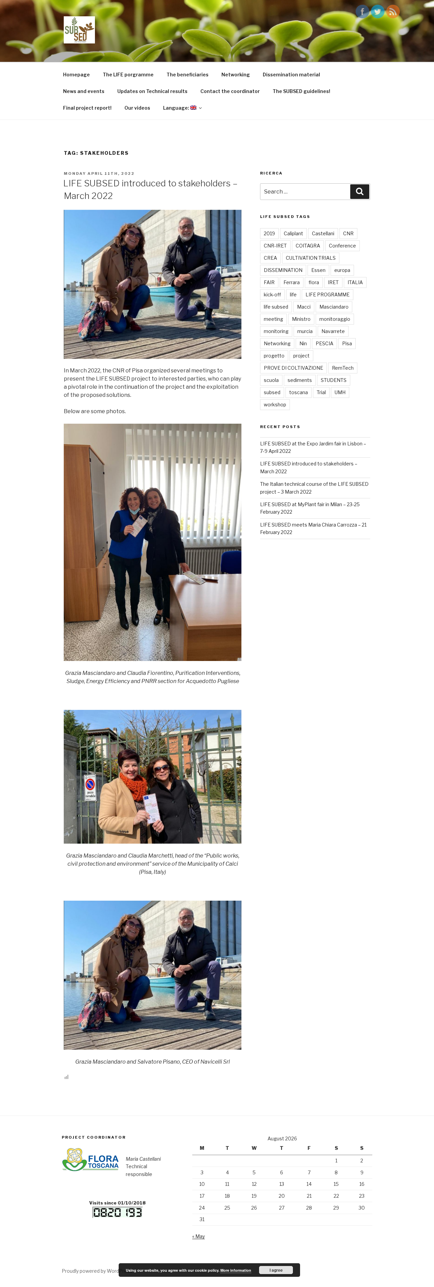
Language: (176, 108)
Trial (321, 392)
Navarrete (333, 331)
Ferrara (291, 282)
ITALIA (355, 282)
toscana (298, 392)
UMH (340, 392)
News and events (83, 91)
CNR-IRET (275, 246)
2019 (269, 233)
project (301, 355)
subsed (272, 392)
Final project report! (87, 108)
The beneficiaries (187, 74)
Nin (303, 343)
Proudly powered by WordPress (97, 1271)
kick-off (272, 294)
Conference (342, 246)
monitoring (276, 331)
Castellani (323, 233)
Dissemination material (291, 74)
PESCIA (324, 343)
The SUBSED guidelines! (301, 91)
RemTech (343, 368)
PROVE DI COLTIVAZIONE (293, 368)
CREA (270, 258)
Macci (304, 307)
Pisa (347, 343)
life (293, 294)
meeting (273, 319)
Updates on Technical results (152, 91)
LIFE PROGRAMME (327, 294)
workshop (275, 404)
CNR (348, 233)
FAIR (269, 282)
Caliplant (293, 233)
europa (342, 270)
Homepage (76, 74)
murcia (305, 331)
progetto (274, 355)
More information (235, 1270)
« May (198, 1236)
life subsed (276, 307)
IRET (333, 282)
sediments (300, 380)
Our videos (137, 108)
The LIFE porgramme (128, 74)
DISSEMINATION (283, 270)
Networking (235, 74)
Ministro (301, 319)
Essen (318, 270)
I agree (276, 1270)
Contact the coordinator (230, 91)
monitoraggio (334, 319)
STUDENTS (334, 380)
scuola (271, 380)
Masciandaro (334, 307)
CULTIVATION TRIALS (311, 258)
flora (314, 282)
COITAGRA (308, 246)
